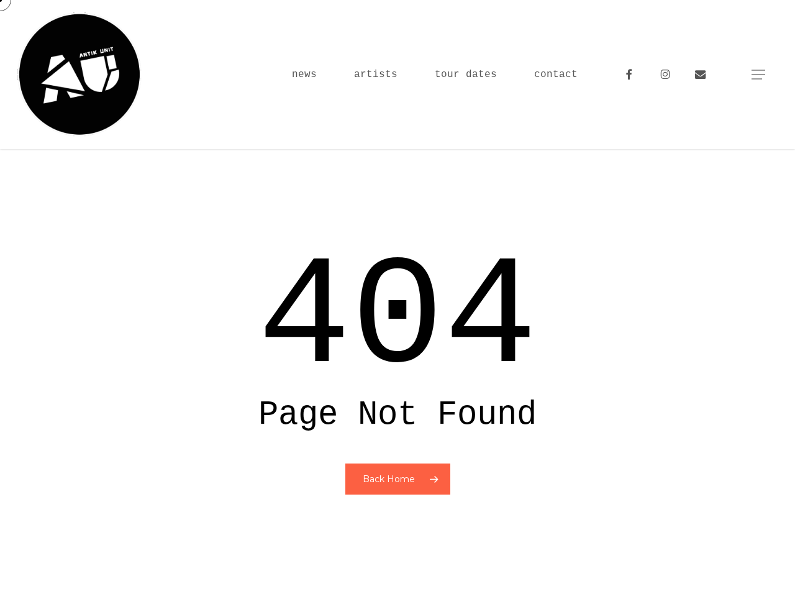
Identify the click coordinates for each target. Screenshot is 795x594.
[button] (758, 74)
